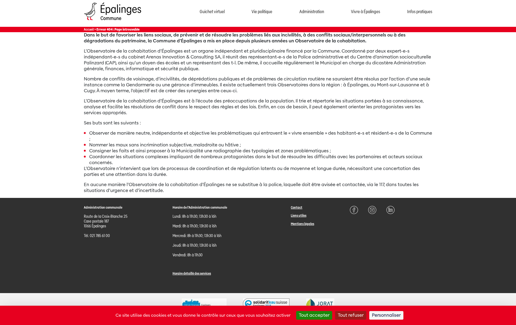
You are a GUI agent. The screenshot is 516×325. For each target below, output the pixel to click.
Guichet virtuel (212, 11)
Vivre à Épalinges (365, 11)
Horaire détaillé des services (192, 273)
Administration (311, 11)
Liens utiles (298, 215)
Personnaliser (386, 315)
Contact (296, 207)
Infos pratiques (419, 11)
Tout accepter (314, 315)
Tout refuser (351, 315)
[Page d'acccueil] (112, 21)
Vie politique (262, 11)
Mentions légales (302, 223)
